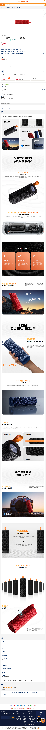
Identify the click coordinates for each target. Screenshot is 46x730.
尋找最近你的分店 (5, 718)
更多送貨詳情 (43, 89)
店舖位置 (4, 717)
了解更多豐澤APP (40, 716)
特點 (2, 108)
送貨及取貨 (31, 713)
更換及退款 (31, 716)
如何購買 (24, 713)
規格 (9, 108)
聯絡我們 (24, 722)
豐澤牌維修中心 (31, 724)
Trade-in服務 (31, 721)
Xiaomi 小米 (5, 38)
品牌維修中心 (25, 719)
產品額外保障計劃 (32, 718)
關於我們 (17, 713)
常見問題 (24, 721)
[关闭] (44, 727)
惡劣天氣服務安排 (32, 722)
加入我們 (17, 715)
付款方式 (24, 715)
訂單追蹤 (24, 718)
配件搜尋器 (24, 716)
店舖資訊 (24, 724)
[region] (23, 728)
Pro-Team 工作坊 (31, 719)
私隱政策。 (38, 728)
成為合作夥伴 (18, 718)
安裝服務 (30, 715)
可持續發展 (18, 716)
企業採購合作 (18, 719)
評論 (16, 108)
